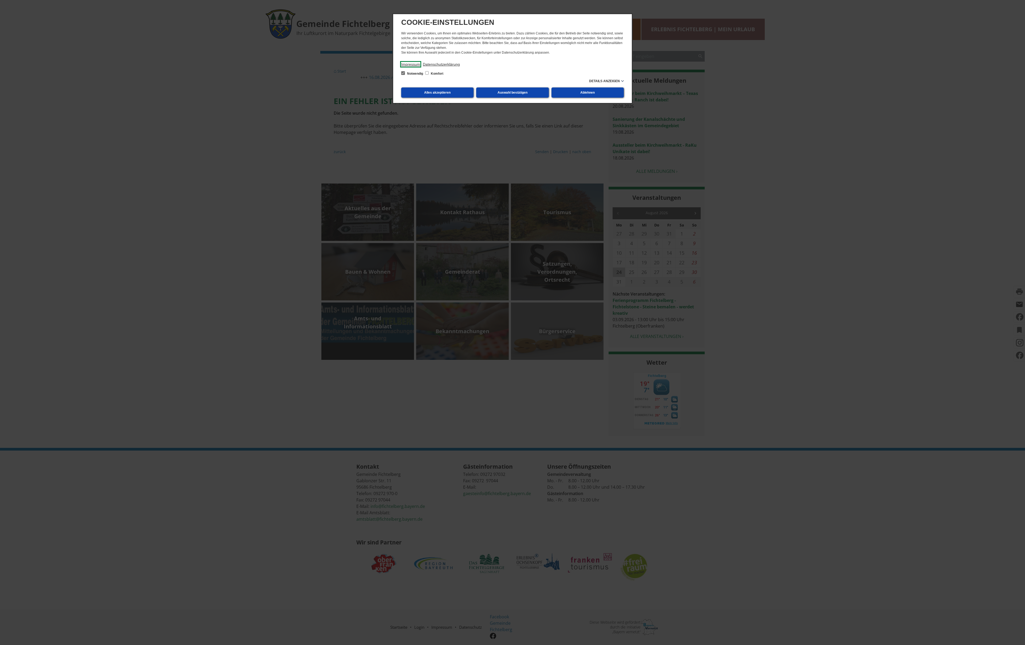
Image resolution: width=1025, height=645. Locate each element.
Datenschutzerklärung (441, 64)
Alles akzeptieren (437, 92)
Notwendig (415, 73)
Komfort (436, 73)
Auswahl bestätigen (512, 92)
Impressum (410, 64)
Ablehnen (587, 92)
